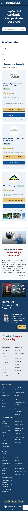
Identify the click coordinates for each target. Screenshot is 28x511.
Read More (22, 326)
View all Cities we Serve (8, 417)
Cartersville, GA (18, 347)
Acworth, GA (5, 344)
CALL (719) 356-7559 (14, 206)
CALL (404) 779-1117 (14, 115)
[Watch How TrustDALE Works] (14, 290)
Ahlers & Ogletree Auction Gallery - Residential (12, 85)
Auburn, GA (5, 356)
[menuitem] (7, 390)
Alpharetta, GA (6, 350)
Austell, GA (5, 359)
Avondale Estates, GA (7, 362)
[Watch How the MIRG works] (14, 237)
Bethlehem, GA (6, 369)
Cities (12, 37)
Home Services (5, 37)
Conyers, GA (18, 370)
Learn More (22, 275)
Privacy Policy (10, 509)
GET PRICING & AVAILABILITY (14, 109)
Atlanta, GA (5, 353)
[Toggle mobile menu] (2, 2)
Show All (17, 373)
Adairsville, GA (6, 347)
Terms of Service (17, 509)
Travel (3, 59)
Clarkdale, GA (18, 358)
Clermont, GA (18, 364)
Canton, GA (17, 344)
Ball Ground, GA (6, 366)
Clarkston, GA (18, 361)
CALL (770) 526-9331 (14, 162)
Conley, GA (17, 367)
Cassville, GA (18, 350)
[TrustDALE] (13, 2)
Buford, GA (5, 375)
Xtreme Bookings (9, 186)
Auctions (4, 54)
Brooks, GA (5, 372)
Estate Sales (5, 48)
